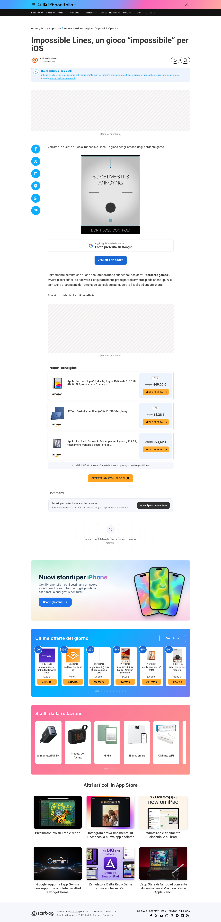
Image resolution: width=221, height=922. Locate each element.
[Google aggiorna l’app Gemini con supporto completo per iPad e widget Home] (58, 863)
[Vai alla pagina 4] (107, 691)
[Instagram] (167, 915)
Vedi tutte (172, 638)
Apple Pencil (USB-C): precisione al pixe (99, 670)
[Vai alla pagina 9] (122, 691)
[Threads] (172, 915)
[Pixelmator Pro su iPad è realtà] (58, 812)
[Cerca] (39, 4)
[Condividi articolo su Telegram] (35, 185)
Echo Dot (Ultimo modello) (177, 668)
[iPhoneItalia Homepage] (58, 4)
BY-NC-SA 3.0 (84, 915)
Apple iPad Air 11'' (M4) (151, 668)
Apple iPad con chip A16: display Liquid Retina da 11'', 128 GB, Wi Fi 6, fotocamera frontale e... (101, 383)
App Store (55, 28)
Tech (138, 12)
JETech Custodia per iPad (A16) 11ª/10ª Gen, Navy (97, 411)
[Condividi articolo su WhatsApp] (35, 198)
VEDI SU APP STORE (110, 260)
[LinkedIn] (182, 915)
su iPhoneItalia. (85, 295)
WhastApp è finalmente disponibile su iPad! (163, 835)
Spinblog (75, 911)
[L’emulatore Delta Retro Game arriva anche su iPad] (110, 863)
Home (34, 28)
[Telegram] (177, 915)
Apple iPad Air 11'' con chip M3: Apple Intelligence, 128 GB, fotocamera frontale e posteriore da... (102, 443)
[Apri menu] (75, 4)
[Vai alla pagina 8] (119, 691)
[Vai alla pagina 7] (116, 691)
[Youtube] (161, 915)
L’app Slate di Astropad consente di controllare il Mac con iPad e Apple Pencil (163, 888)
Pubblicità (184, 911)
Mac (61, 12)
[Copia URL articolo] (35, 210)
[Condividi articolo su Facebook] (35, 149)
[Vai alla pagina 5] (110, 691)
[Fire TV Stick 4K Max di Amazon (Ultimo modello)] (125, 655)
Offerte (150, 12)
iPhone (35, 12)
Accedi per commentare (153, 505)
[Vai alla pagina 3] (104, 691)
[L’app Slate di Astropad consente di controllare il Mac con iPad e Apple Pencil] (163, 863)
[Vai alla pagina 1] (97, 691)
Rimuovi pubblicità (110, 134)
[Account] (186, 4)
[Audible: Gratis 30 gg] (73, 655)
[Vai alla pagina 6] (113, 691)
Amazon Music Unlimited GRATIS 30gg (46, 670)
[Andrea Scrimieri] (34, 60)
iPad (49, 12)
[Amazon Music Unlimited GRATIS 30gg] (47, 655)
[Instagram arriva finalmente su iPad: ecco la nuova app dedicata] (110, 812)
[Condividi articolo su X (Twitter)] (35, 161)
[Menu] (34, 4)
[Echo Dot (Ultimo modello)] (177, 655)
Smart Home (109, 12)
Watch (90, 12)
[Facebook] (151, 915)
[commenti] (175, 60)
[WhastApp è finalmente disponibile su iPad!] (163, 812)
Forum (127, 12)
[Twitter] (156, 915)
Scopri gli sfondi (53, 602)
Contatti (154, 911)
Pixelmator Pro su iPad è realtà (57, 833)
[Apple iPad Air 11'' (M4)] (151, 655)
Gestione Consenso (103, 915)
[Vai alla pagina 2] (101, 691)
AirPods (75, 12)
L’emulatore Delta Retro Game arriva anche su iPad (110, 886)
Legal (164, 911)
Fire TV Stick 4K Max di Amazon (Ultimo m (125, 670)
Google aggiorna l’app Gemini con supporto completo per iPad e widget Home (58, 888)
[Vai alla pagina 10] (125, 691)
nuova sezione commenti (63, 78)
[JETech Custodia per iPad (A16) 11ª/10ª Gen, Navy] (57, 413)
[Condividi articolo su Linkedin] (35, 173)
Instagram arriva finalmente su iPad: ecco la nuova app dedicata (110, 835)
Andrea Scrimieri (48, 58)
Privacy (173, 911)
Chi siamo (142, 911)
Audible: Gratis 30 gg (73, 668)
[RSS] (188, 915)
